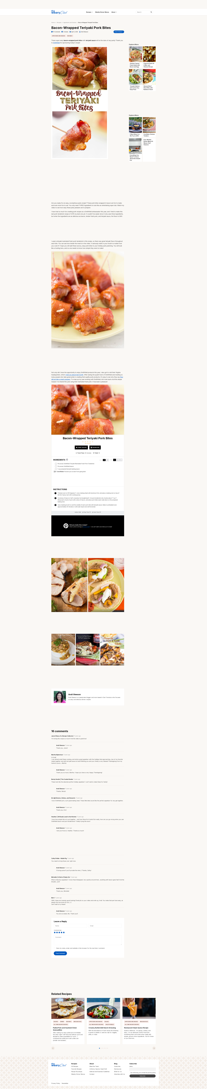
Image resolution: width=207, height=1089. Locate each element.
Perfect (64, 932)
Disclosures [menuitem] (117, 1069)
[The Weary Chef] (59, 12)
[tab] (99, 1048)
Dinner (62, 1021)
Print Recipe (82, 447)
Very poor (55, 932)
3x (120, 460)
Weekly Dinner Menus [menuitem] (102, 12)
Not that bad (57, 932)
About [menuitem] (113, 12)
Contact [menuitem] (92, 1074)
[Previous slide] (53, 1048)
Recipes (59, 22)
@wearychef (86, 526)
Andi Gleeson (84, 31)
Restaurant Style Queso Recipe (136, 1028)
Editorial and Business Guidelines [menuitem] (99, 1071)
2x (117, 460)
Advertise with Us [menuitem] (119, 1074)
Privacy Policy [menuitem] (55, 1083)
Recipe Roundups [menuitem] (76, 1071)
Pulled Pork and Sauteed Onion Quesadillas (65, 1029)
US (104, 460)
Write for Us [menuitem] (118, 1071)
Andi (80, 512)
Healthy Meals (110, 1024)
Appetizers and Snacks (69, 22)
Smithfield (56, 43)
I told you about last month (74, 375)
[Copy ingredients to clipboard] (67, 459)
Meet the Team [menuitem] (94, 1066)
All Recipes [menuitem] (74, 1066)
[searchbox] (144, 12)
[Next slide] (154, 1048)
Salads (107, 1021)
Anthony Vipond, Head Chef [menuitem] (98, 1069)
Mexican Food (77, 1021)
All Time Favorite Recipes (61, 1024)
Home (53, 22)
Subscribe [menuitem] (117, 1066)
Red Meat (69, 35)
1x (114, 460)
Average (59, 932)
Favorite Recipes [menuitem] (76, 1069)
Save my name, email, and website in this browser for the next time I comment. (80, 948)
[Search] (151, 12)
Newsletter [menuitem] (65, 1083)
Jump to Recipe (118, 31)
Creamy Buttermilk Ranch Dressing (102, 1028)
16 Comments (56, 31)
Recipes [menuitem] (88, 12)
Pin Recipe (96, 447)
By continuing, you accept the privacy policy (143, 1072)
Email (131, 1066)
